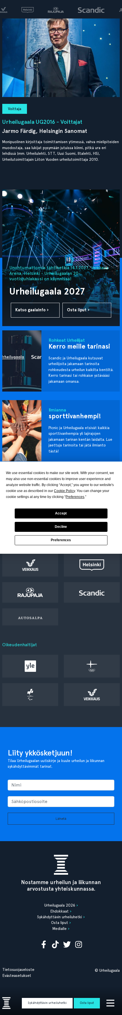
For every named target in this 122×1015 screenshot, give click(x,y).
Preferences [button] (75, 497)
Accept (61, 513)
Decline (61, 527)
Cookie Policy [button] (64, 491)
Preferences (61, 540)
